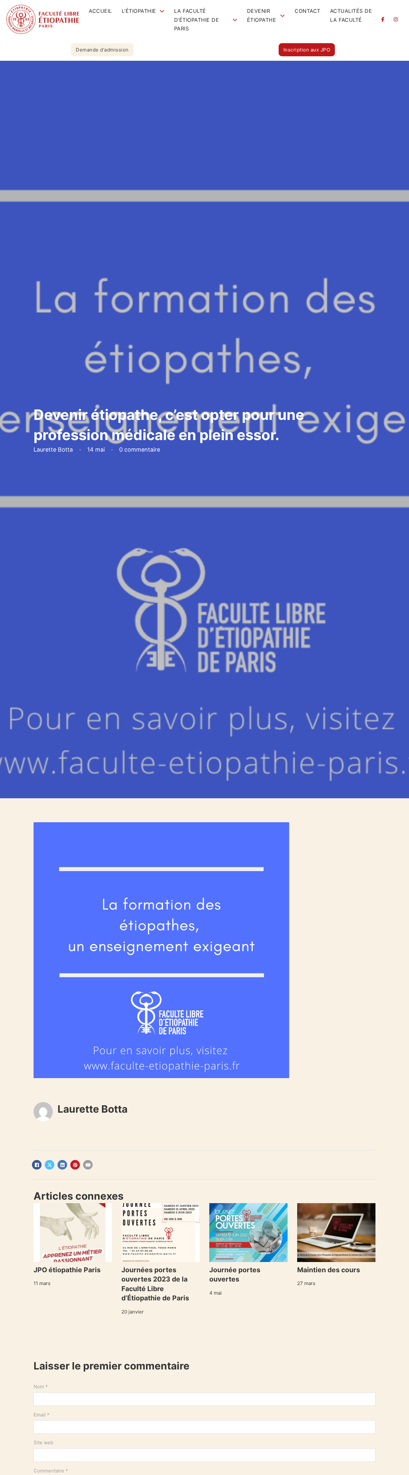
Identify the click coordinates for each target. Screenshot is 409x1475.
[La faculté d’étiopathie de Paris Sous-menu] (234, 19)
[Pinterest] (75, 1165)
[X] (49, 1165)
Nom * (41, 1387)
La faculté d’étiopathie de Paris (196, 19)
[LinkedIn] (62, 1165)
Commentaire (51, 1471)
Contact (307, 11)
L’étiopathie (139, 11)
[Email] (88, 1165)
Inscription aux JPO (306, 50)
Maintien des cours (328, 1270)
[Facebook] (37, 1165)
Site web (43, 1443)
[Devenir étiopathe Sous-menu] (282, 15)
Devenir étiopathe (261, 15)
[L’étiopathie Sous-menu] (162, 11)
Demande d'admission (102, 50)
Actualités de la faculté (351, 15)
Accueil (100, 11)
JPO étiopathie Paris (67, 1270)
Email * (42, 1415)
